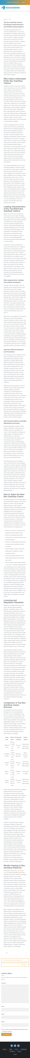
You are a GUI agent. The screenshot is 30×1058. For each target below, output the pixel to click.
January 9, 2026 (7, 19)
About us (5, 1049)
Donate (10, 1049)
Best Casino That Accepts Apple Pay (13, 960)
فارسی (22, 2)
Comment (3, 983)
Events (16, 1049)
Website (3, 1021)
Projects (19, 1051)
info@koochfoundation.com (13, 2)
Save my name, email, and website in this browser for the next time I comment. (15, 1030)
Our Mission (12, 1051)
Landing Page (24, 1049)
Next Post (23, 964)
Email (3, 1014)
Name (3, 1006)
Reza (6, 953)
